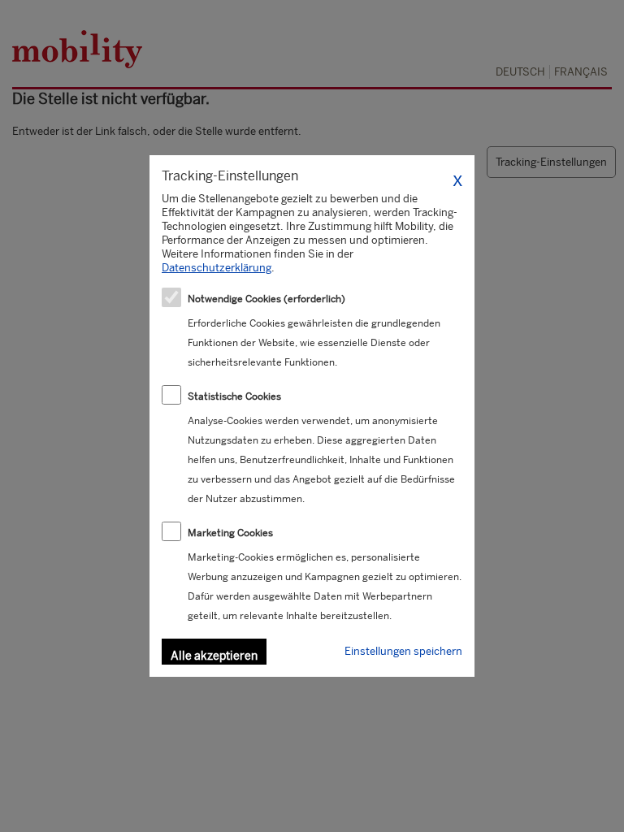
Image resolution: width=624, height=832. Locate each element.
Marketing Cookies (230, 533)
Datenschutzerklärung (216, 268)
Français (581, 72)
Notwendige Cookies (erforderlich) (266, 299)
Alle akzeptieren (214, 655)
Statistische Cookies (234, 396)
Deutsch (520, 72)
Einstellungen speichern (403, 651)
